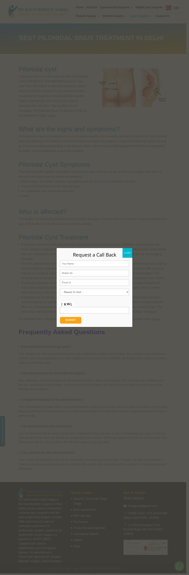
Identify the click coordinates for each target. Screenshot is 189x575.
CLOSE (127, 252)
